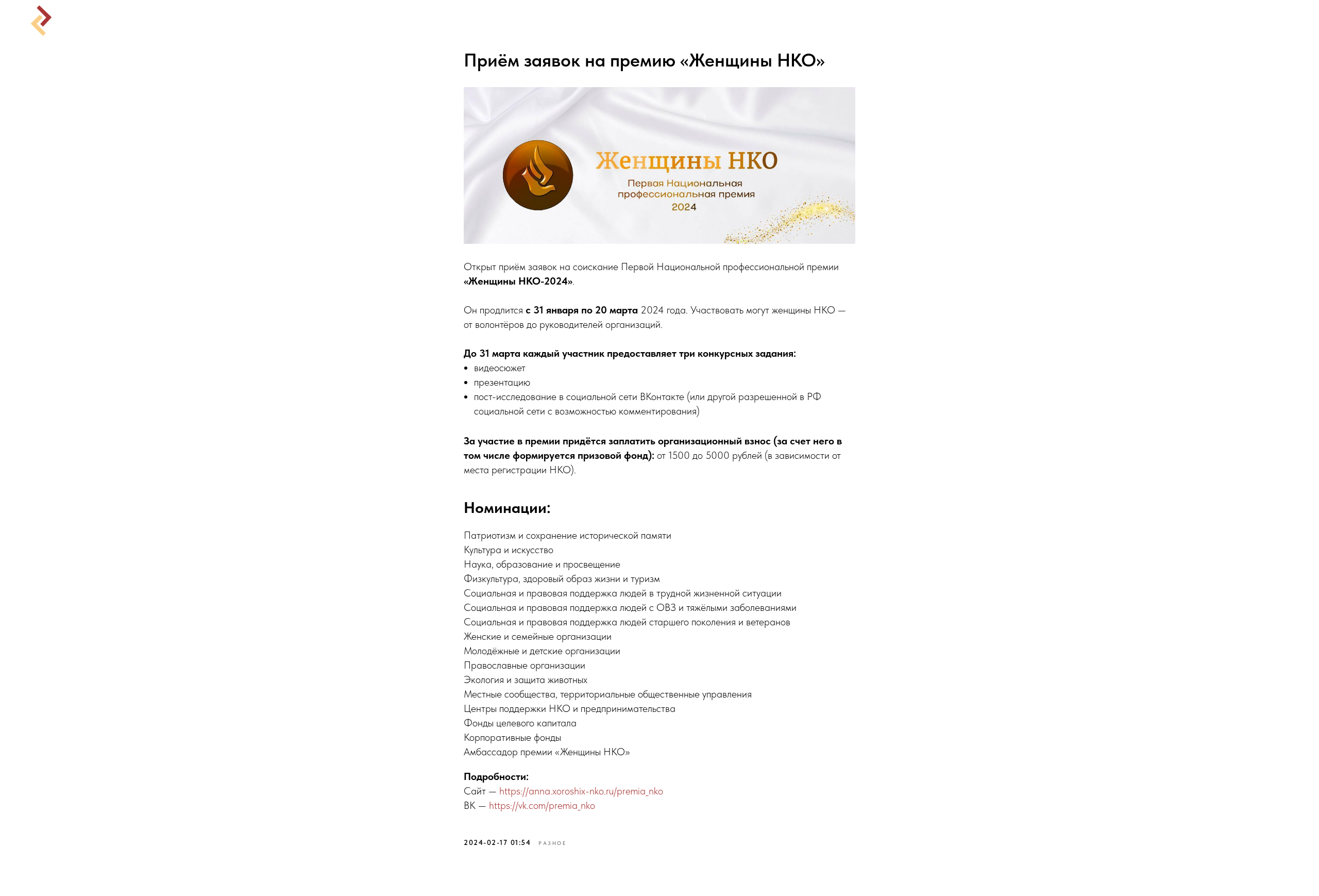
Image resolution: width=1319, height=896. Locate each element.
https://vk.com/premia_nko (542, 805)
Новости (620, 20)
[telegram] (1288, 20)
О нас (726, 20)
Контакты (782, 20)
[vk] (1265, 20)
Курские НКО (547, 20)
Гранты (676, 20)
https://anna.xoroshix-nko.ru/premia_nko (581, 791)
